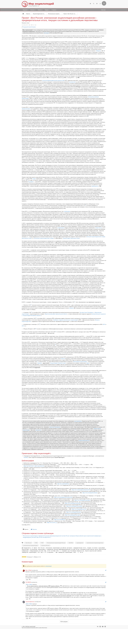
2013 (104, 324)
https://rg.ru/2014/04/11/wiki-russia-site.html (34, 466)
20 (75, 429)
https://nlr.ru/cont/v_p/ (52, 522)
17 (55, 331)
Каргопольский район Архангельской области (56, 314)
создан (34, 178)
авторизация (48, 566)
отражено (71, 308)
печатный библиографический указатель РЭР (53, 80)
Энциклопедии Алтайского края (58, 363)
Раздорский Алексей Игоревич (29, 27)
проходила (46, 33)
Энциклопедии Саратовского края (71, 238)
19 (37, 361)
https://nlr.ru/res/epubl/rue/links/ (73, 512)
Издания (26, 529)
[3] (24, 556)
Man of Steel (29, 584)
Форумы (47, 10)
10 (41, 227)
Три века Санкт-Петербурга (86, 312)
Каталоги (33, 10)
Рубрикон (98, 50)
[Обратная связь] (97, 3)
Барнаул (40, 363)
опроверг (26, 457)
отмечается (38, 430)
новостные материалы (54, 427)
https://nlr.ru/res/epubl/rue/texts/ (89, 492)
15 (39, 324)
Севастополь (98, 227)
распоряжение (78, 421)
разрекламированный (84, 440)
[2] (23, 556)
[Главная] (90, 3)
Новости (40, 10)
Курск (88, 363)
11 (74, 301)
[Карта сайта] (100, 3)
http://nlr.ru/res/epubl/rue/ (63, 484)
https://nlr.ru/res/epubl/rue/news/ (72, 515)
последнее (31, 181)
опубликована (60, 227)
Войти (102, 10)
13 (31, 312)
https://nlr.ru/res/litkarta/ (59, 519)
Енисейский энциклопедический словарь (44, 238)
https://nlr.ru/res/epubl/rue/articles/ (74, 506)
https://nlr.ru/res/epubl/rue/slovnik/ (73, 503)
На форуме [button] (65, 621)
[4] (25, 556)
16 (35, 328)
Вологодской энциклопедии (80, 361)
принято (63, 358)
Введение (25, 10)
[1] (22, 556)
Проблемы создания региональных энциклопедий (65, 320)
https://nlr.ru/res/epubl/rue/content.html (63, 497)
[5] (26, 556)
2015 (23, 326)
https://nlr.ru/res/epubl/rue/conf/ (79, 509)
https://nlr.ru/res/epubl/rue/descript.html (81, 489)
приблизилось (94, 186)
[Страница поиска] (93, 3)
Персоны (34, 529)
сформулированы (26, 108)
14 (35, 318)
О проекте (54, 10)
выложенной (72, 82)
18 (55, 344)
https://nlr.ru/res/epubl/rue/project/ (82, 500)
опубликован (67, 211)
